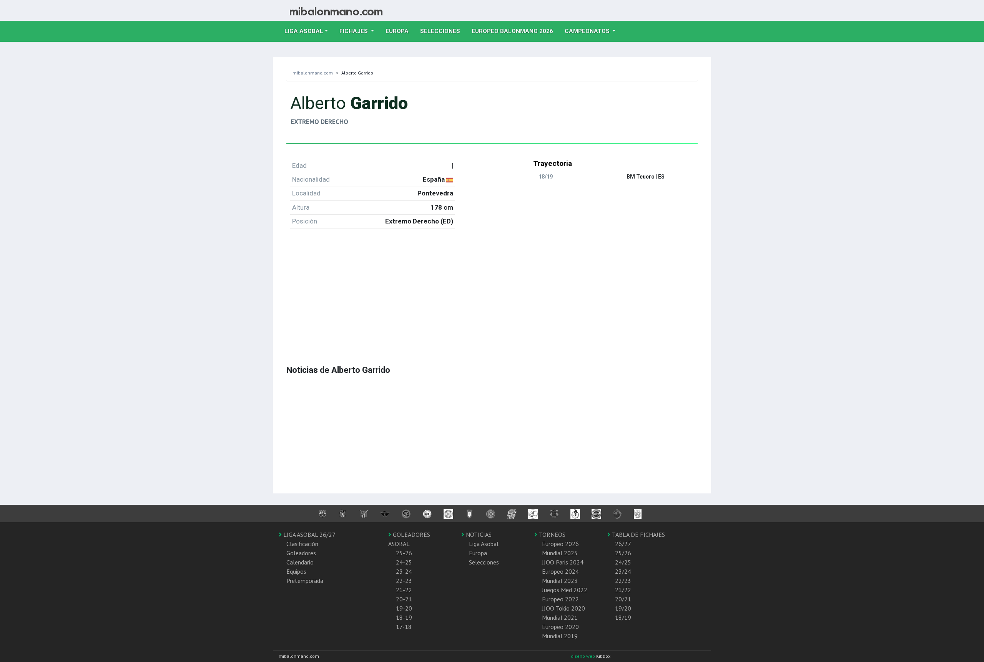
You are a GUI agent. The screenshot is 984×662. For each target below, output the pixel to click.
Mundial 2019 (560, 636)
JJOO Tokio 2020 (563, 608)
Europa (400, 31)
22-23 (404, 580)
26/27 (623, 544)
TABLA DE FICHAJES (637, 534)
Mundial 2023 (560, 580)
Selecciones (443, 31)
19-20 (404, 608)
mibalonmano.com (313, 73)
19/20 (623, 608)
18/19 (623, 617)
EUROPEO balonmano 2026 (515, 31)
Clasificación (302, 544)
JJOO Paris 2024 (562, 562)
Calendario (300, 562)
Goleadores (301, 553)
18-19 (404, 617)
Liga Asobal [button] (303, 31)
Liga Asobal (484, 544)
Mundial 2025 (560, 553)
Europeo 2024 (560, 571)
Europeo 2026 (560, 544)
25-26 (404, 553)
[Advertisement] (492, 288)
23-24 (404, 571)
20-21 (404, 599)
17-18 (404, 627)
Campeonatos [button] (588, 31)
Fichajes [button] (354, 31)
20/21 (623, 599)
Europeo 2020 (560, 627)
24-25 (404, 562)
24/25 (623, 562)
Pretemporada (304, 580)
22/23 (623, 580)
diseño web (583, 656)
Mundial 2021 (560, 617)
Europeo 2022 (560, 599)
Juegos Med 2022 (564, 590)
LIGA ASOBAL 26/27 (309, 534)
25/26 (623, 553)
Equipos (296, 571)
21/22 (623, 590)
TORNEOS (551, 534)
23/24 (623, 571)
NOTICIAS (478, 534)
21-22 (404, 590)
